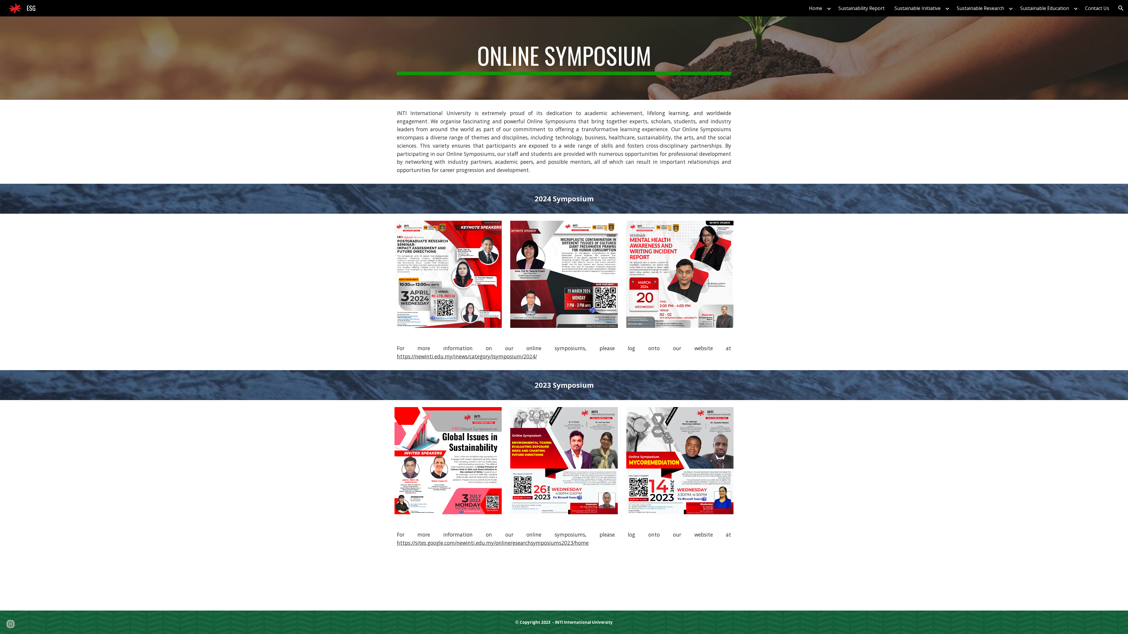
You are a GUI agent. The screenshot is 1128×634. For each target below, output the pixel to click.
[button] (1121, 8)
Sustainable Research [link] (980, 8)
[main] (564, 58)
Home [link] (815, 8)
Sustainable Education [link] (1044, 8)
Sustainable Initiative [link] (917, 8)
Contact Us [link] (1097, 8)
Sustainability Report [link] (861, 8)
